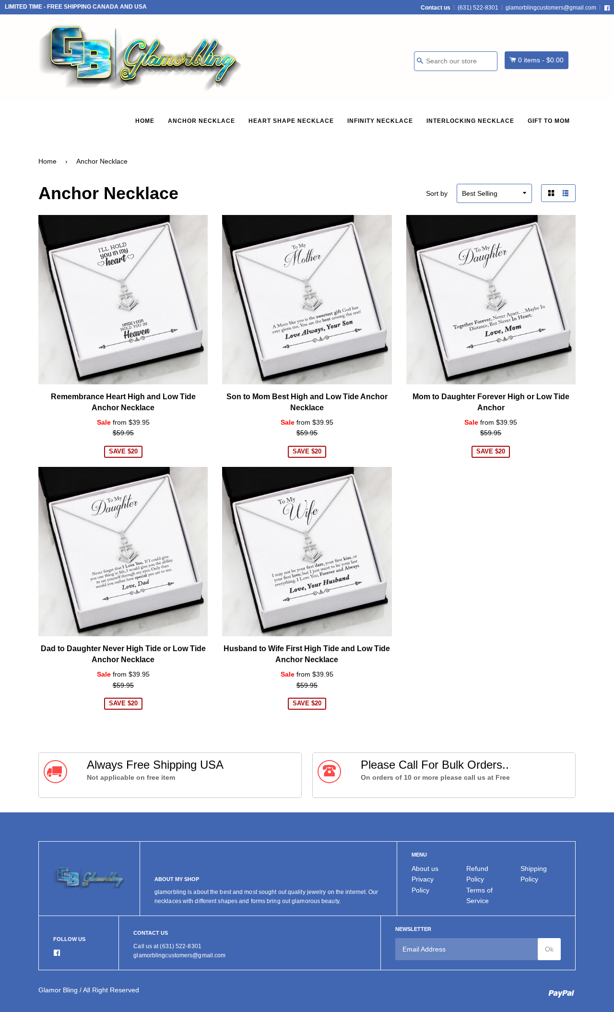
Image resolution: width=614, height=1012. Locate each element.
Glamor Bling (58, 990)
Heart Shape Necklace (291, 121)
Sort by (437, 193)
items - (541, 60)
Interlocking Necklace (470, 121)
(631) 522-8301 (478, 7)
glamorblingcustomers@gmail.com (551, 7)
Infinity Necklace (380, 121)
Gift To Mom (549, 121)
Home (144, 121)
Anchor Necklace (201, 121)
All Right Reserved (111, 990)
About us (425, 868)
